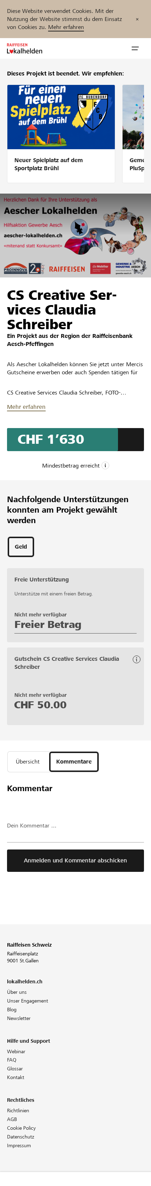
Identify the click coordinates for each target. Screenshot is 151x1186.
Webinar (16, 1051)
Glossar (15, 1068)
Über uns (17, 992)
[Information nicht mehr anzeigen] (137, 19)
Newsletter (19, 1018)
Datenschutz (20, 1137)
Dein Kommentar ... (32, 825)
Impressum (19, 1145)
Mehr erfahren (66, 27)
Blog (12, 1009)
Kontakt (15, 1077)
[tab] (20, 546)
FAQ (12, 1060)
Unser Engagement (27, 1001)
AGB (12, 1119)
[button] (135, 48)
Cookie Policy (21, 1128)
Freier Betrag (47, 624)
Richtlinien (18, 1110)
